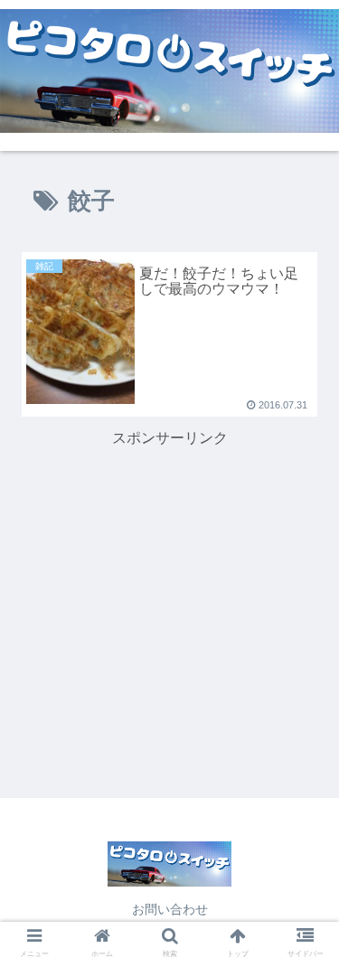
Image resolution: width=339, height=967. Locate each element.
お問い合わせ (170, 909)
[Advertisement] (169, 565)
